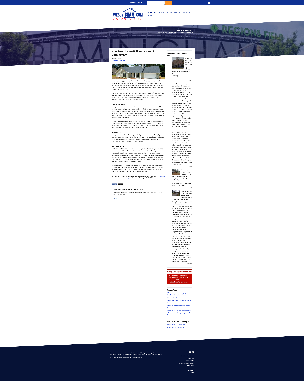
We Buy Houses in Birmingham (167, 33)
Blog (192, 372)
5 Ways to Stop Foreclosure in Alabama (178, 298)
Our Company (181, 33)
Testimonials (150, 16)
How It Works (186, 12)
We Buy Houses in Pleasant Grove (177, 328)
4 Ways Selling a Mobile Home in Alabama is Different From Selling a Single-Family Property (179, 313)
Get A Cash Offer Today (166, 12)
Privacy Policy (190, 370)
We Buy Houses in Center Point (176, 325)
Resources (191, 368)
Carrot (140, 358)
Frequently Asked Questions (186, 363)
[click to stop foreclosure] (179, 277)
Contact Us (189, 33)
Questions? (177, 12)
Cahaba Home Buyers (119, 60)
